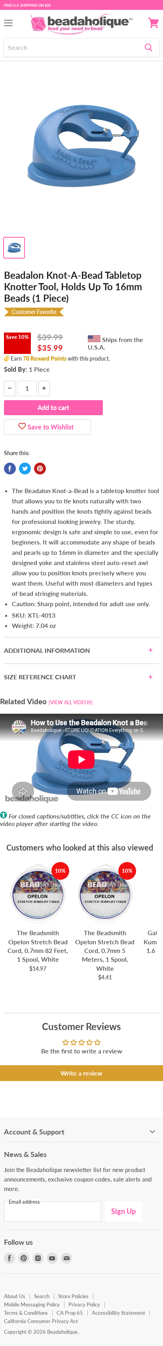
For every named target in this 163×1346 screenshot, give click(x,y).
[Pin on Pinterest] (40, 469)
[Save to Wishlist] (22, 427)
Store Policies (73, 1296)
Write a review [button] (81, 1073)
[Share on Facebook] (10, 469)
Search (41, 1296)
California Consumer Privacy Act (41, 1321)
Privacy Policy (84, 1304)
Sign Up (123, 1211)
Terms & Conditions (26, 1313)
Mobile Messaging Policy (32, 1304)
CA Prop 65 (70, 1313)
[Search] (148, 47)
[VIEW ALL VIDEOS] (71, 702)
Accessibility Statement (118, 1313)
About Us (14, 1296)
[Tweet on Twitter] (25, 469)
